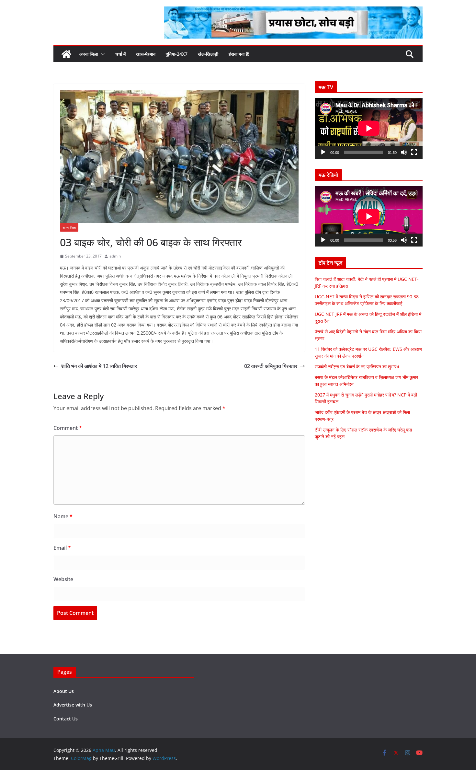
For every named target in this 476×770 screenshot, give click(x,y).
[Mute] (404, 152)
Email (62, 547)
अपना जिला (88, 54)
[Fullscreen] (414, 152)
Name (63, 516)
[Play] (323, 152)
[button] (101, 54)
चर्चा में (120, 54)
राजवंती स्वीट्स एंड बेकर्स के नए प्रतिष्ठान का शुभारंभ (357, 366)
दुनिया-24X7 (176, 54)
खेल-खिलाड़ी (208, 54)
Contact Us (65, 719)
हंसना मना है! (239, 54)
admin (115, 256)
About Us (63, 691)
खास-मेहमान (145, 54)
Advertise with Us (72, 705)
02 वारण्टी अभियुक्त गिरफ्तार (270, 366)
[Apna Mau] (66, 54)
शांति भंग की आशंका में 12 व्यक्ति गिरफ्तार (99, 366)
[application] (369, 128)
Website (63, 579)
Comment (67, 427)
